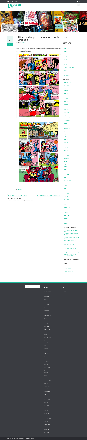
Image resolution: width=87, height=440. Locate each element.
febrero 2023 (66, 93)
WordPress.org (67, 274)
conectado (19, 200)
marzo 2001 (66, 220)
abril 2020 (66, 104)
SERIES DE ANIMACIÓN (69, 67)
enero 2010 (66, 193)
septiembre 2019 (67, 106)
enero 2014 (66, 142)
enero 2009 (66, 204)
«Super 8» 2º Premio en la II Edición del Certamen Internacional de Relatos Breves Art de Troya (71, 239)
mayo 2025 (66, 85)
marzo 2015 (66, 125)
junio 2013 (66, 147)
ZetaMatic (32, 438)
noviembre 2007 (67, 210)
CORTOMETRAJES (68, 54)
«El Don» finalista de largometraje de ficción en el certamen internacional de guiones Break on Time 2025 (71, 232)
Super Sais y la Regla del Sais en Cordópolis (17, 195)
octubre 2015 (67, 117)
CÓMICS (66, 51)
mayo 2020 (66, 101)
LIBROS (65, 56)
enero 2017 (66, 112)
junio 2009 (66, 196)
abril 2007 (66, 212)
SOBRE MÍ (66, 70)
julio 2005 (66, 218)
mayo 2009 (66, 199)
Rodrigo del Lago (25, 42)
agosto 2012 (66, 158)
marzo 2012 (66, 169)
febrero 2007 (66, 215)
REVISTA (66, 64)
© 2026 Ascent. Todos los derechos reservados (16, 438)
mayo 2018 (66, 109)
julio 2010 (66, 185)
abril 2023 (66, 90)
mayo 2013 (66, 150)
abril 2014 (66, 136)
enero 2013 (66, 155)
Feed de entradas (67, 268)
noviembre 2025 (67, 82)
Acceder (65, 266)
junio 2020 (66, 98)
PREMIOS (66, 59)
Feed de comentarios (68, 271)
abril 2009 (66, 201)
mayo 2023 (66, 87)
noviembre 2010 (67, 180)
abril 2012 (66, 166)
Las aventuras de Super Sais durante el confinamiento (48, 195)
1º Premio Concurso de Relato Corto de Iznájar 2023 (70, 249)
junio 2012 (66, 161)
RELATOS (66, 62)
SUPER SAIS (20, 189)
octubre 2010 (67, 182)
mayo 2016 (66, 115)
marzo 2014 (66, 139)
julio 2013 (66, 144)
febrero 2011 (66, 177)
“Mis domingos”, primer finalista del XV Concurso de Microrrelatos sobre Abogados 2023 (71, 254)
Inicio (75, 5)
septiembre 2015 (67, 120)
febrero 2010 (66, 191)
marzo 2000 (66, 223)
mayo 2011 (66, 174)
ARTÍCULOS (66, 48)
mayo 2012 (66, 164)
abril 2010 (66, 188)
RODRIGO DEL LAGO (14, 6)
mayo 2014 (66, 134)
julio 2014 (66, 131)
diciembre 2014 (67, 128)
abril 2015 (66, 123)
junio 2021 (66, 96)
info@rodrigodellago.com (13, 1)
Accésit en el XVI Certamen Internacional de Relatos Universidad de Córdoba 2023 (70, 244)
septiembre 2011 (67, 172)
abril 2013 (66, 153)
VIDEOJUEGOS (67, 75)
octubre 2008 (67, 207)
